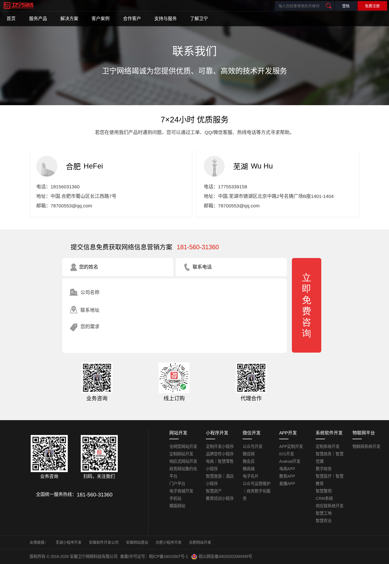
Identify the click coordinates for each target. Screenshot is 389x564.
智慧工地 (324, 513)
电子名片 (251, 476)
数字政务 (324, 469)
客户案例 (101, 18)
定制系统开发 (328, 446)
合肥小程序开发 (169, 542)
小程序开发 (217, 433)
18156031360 (65, 186)
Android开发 (289, 461)
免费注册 (372, 6)
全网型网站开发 (183, 446)
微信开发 (252, 433)
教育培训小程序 (220, 498)
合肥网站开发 (200, 542)
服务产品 (38, 18)
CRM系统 (324, 498)
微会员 (249, 461)
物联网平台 (363, 433)
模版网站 (177, 506)
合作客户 (132, 18)
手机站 (175, 498)
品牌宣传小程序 (220, 454)
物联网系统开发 (366, 446)
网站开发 (178, 433)
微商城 (249, 469)
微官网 (249, 454)
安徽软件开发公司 (104, 542)
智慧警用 (324, 491)
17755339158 (232, 186)
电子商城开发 (181, 491)
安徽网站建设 (137, 542)
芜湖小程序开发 (69, 542)
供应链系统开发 (329, 506)
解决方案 (69, 18)
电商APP (287, 469)
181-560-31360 (198, 247)
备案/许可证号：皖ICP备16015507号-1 (154, 556)
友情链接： (39, 542)
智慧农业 (324, 520)
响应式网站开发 (183, 461)
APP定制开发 (291, 446)
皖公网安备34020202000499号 (225, 556)
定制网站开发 (181, 454)
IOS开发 (286, 454)
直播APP (287, 483)
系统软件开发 (329, 433)
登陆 (346, 6)
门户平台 (177, 483)
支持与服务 (165, 18)
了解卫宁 (199, 18)
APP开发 (288, 433)
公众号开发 (253, 446)
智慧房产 (214, 491)
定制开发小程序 (220, 446)
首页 (11, 18)
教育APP (287, 476)
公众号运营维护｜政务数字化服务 (256, 491)
